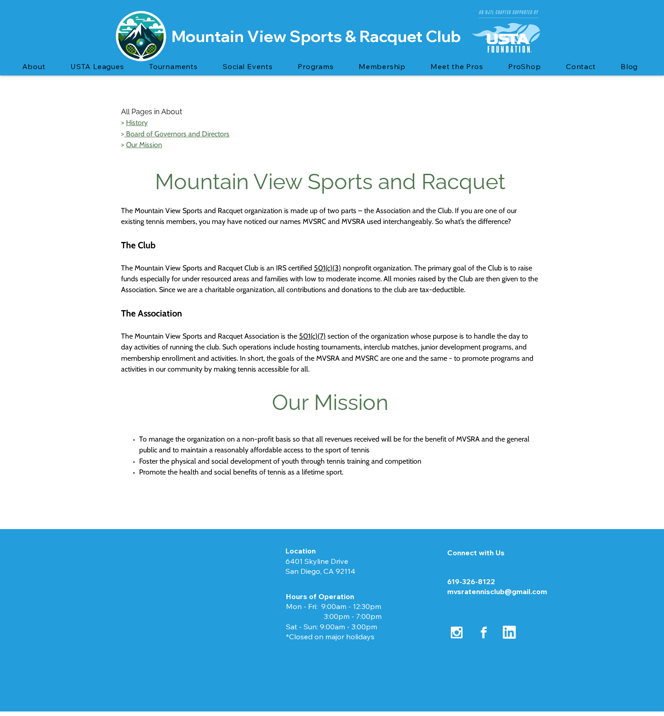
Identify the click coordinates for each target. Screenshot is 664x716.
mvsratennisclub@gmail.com (497, 591)
